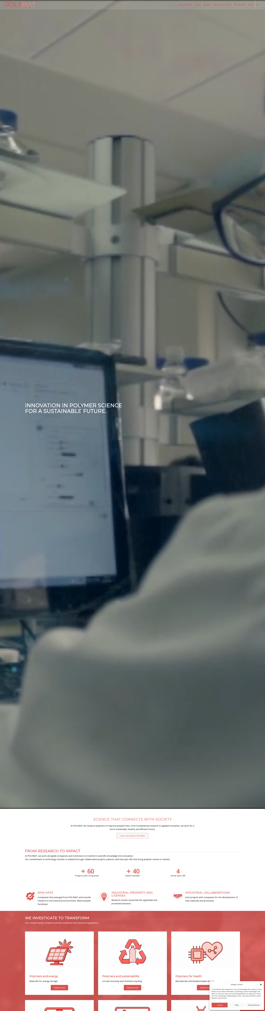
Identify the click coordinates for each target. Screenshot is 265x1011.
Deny (237, 1005)
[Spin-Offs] (30, 893)
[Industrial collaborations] (178, 893)
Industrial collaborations (207, 892)
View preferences (254, 1005)
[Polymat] (20, 4)
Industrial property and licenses (132, 894)
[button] (261, 984)
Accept (219, 1005)
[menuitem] (185, 4)
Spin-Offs (45, 892)
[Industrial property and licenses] (104, 893)
